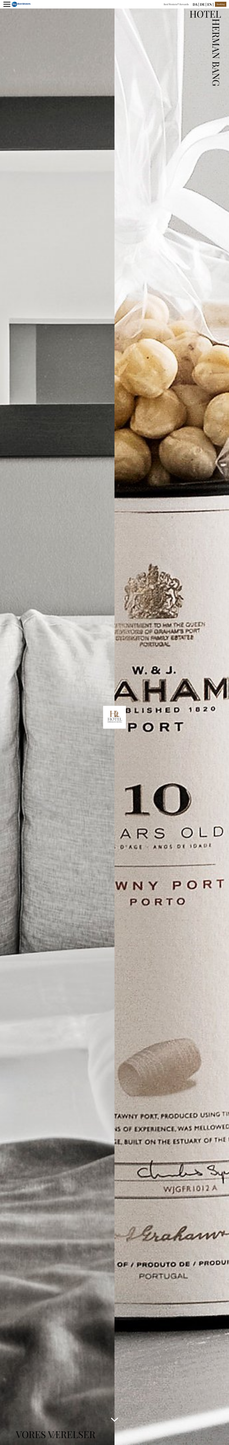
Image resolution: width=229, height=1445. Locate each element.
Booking (221, 4)
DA (195, 4)
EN (209, 4)
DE (202, 4)
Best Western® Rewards (176, 4)
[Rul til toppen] (222, 1438)
